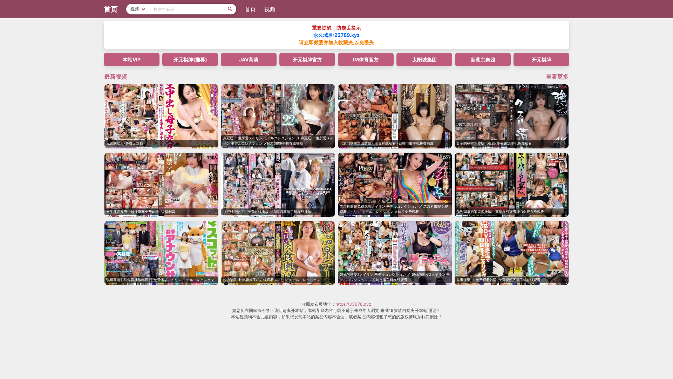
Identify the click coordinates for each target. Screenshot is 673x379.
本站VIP (132, 59)
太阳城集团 (424, 59)
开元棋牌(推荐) (190, 59)
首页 (250, 9)
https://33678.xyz (353, 304)
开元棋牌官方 (307, 59)
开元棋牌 (541, 59)
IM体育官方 (366, 59)
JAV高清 (248, 59)
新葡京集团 (483, 59)
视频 (270, 9)
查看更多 (557, 76)
